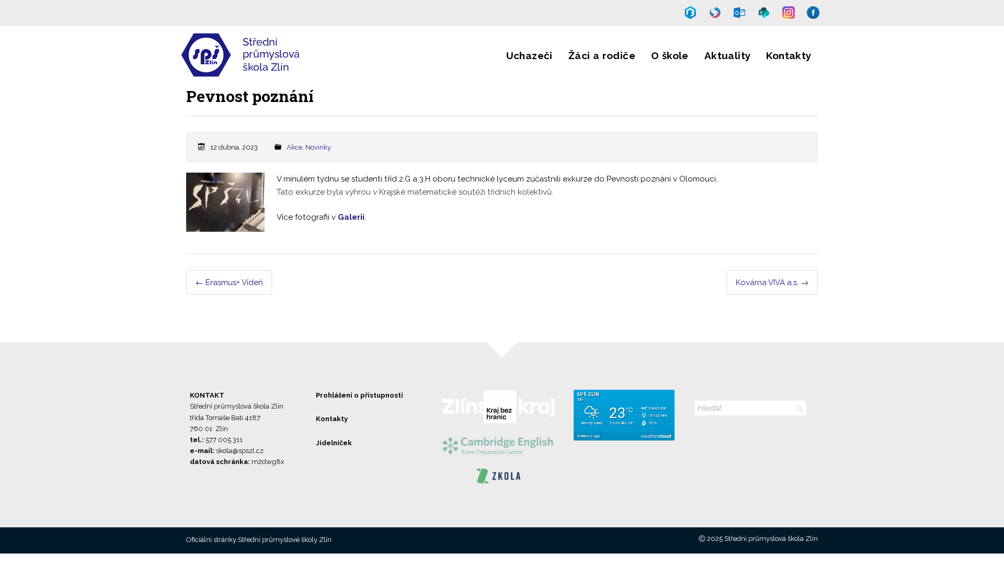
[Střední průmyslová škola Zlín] (273, 70)
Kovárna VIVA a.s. (772, 282)
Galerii (351, 217)
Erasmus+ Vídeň (229, 282)
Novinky (318, 147)
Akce (294, 147)
